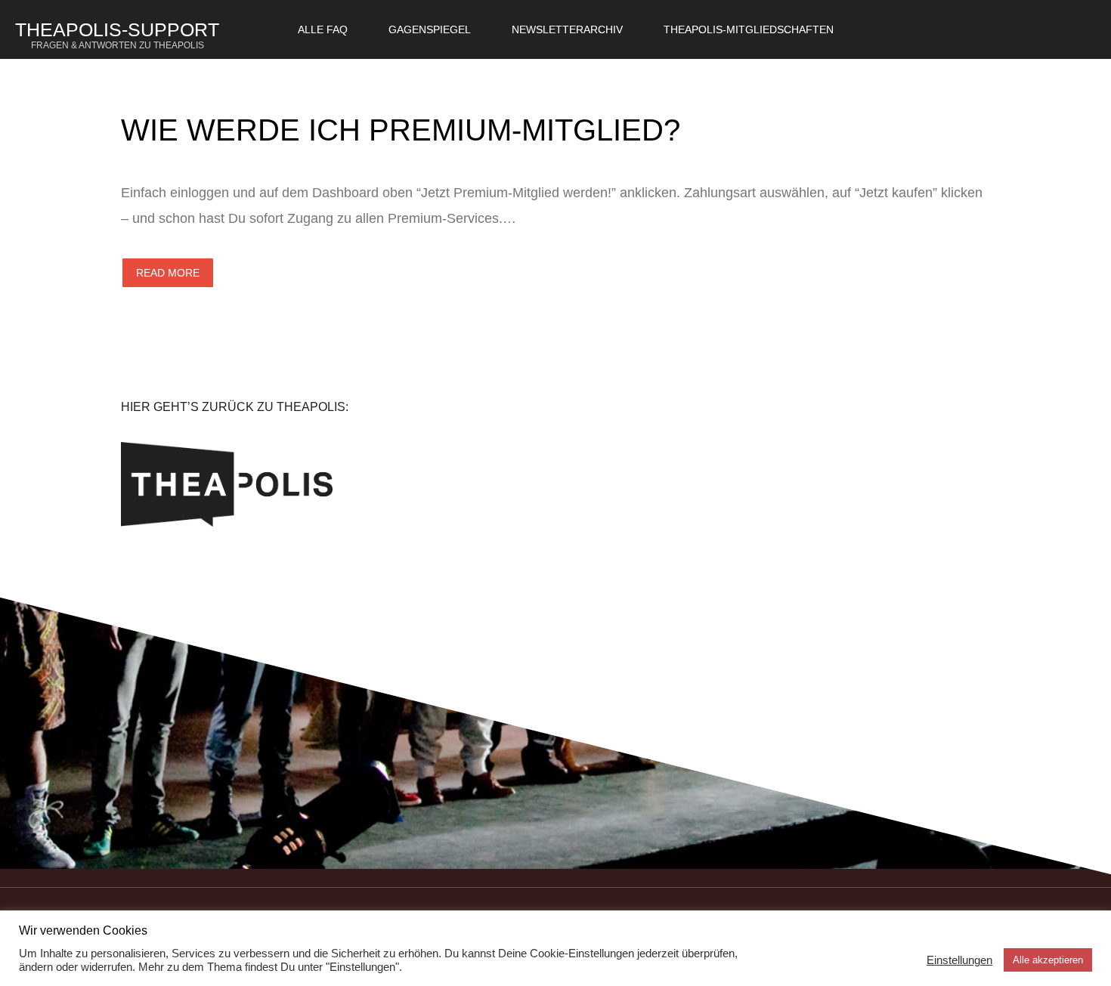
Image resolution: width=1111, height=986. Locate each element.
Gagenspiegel (429, 29)
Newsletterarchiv (567, 29)
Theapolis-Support (117, 35)
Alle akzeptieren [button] (1048, 960)
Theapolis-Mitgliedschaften (749, 29)
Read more (168, 273)
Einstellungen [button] (959, 960)
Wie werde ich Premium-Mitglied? (400, 130)
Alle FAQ (323, 29)
